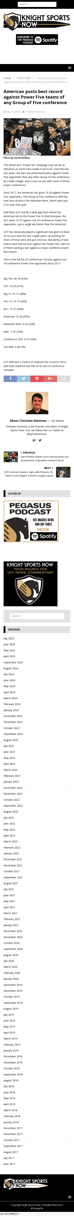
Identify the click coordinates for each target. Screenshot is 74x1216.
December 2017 (13, 1128)
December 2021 (13, 859)
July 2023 (9, 746)
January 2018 (11, 1122)
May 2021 (9, 901)
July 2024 (9, 674)
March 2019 (10, 1038)
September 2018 (13, 1074)
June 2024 (9, 680)
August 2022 (11, 811)
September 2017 (13, 1146)
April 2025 (9, 656)
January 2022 (11, 853)
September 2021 (13, 877)
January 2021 (11, 925)
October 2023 (12, 728)
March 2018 (10, 1110)
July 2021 (9, 889)
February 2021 (12, 919)
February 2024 (12, 704)
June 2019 (9, 1020)
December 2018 (13, 1056)
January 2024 (11, 710)
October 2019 (12, 996)
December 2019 (13, 985)
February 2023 (12, 775)
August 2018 (11, 1080)
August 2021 (11, 883)
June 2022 (9, 823)
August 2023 (11, 740)
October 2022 (12, 799)
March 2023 (10, 770)
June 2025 (9, 644)
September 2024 (13, 662)
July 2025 (9, 638)
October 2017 (12, 1140)
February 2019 (12, 1044)
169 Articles (57, 420)
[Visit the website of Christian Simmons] (34, 440)
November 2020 (13, 937)
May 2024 (9, 686)
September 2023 (13, 734)
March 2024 (10, 698)
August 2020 (11, 955)
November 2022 (13, 793)
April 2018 (9, 1104)
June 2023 (9, 751)
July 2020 (9, 961)
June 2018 (9, 1092)
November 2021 (13, 865)
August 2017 (11, 1152)
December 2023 (13, 716)
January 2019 (11, 1050)
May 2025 (9, 650)
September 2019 (13, 1002)
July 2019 (9, 1014)
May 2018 (9, 1098)
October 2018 (12, 1068)
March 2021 (10, 913)
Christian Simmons (35, 111)
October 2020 (12, 943)
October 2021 (12, 871)
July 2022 (9, 817)
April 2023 (9, 763)
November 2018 (13, 1062)
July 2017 (9, 1158)
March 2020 (10, 966)
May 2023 (9, 758)
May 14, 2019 (13, 111)
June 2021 (9, 895)
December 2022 (13, 787)
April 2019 (9, 1032)
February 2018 (12, 1116)
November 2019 (13, 990)
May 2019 (9, 1026)
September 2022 (13, 805)
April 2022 (9, 835)
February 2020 (12, 973)
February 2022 (12, 847)
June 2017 (9, 1164)
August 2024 (11, 668)
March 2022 (10, 841)
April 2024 (9, 692)
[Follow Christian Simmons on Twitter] (39, 440)
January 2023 (11, 781)
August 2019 (11, 1008)
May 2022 (9, 829)
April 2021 (9, 907)
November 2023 (13, 722)
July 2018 (9, 1086)
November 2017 (13, 1134)
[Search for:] (37, 4)
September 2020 (13, 949)
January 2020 (11, 978)
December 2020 (13, 931)
